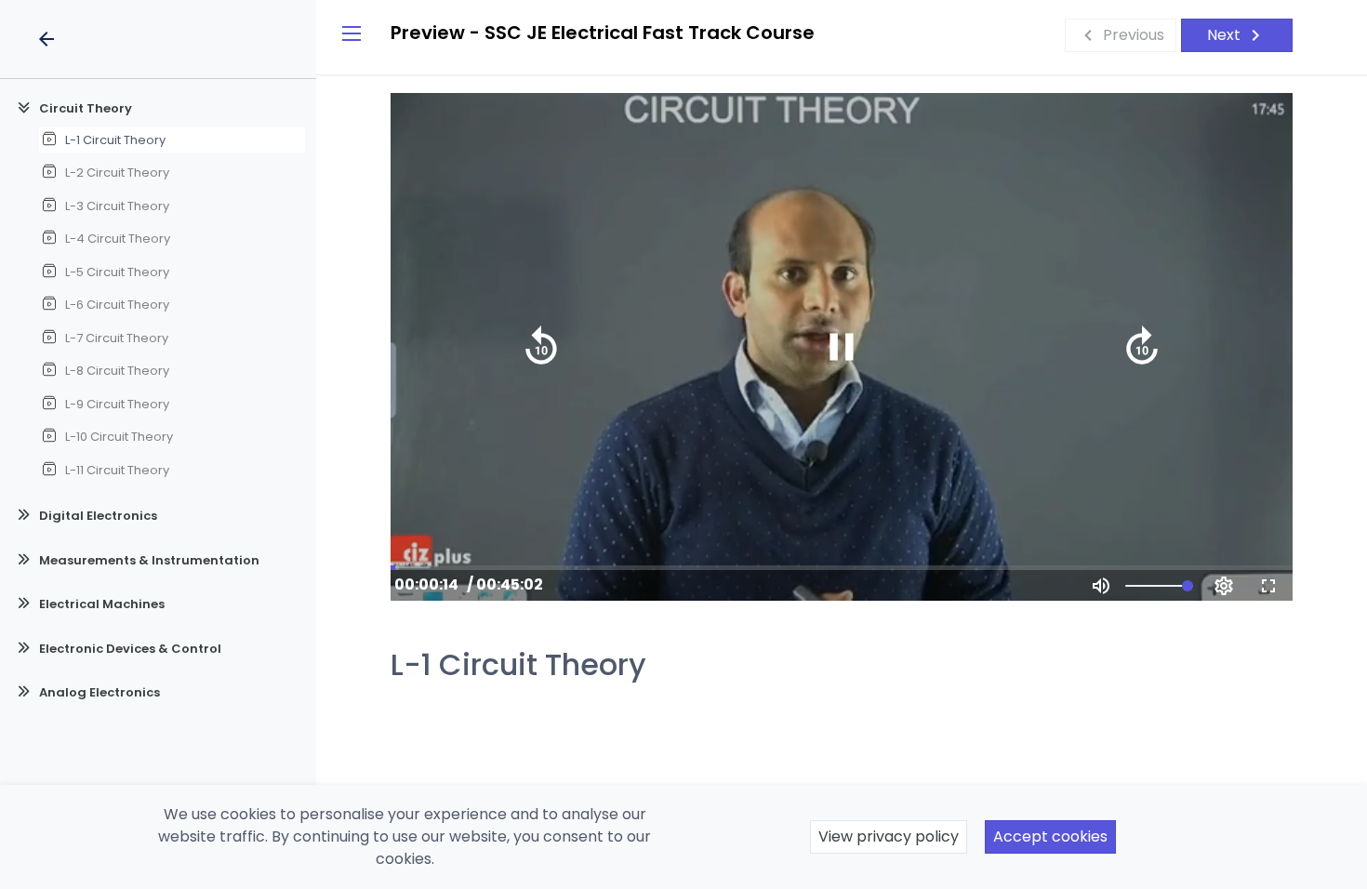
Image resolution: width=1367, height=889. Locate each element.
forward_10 (1142, 347)
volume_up (1101, 586)
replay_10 (541, 347)
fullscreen (1268, 586)
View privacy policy (888, 836)
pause (841, 347)
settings (1224, 586)
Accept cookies (1050, 836)
